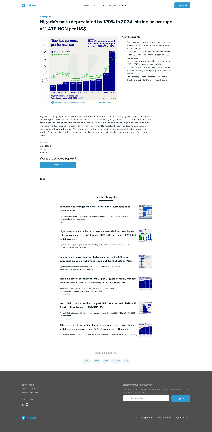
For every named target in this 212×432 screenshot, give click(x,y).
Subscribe (182, 5)
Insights (112, 5)
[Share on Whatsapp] (44, 66)
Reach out (58, 164)
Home (87, 5)
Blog (104, 5)
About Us (123, 5)
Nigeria (86, 360)
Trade (96, 360)
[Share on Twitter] (44, 51)
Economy (116, 360)
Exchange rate (46, 16)
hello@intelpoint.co (30, 392)
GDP (126, 360)
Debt (106, 360)
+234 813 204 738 (29, 388)
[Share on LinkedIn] (44, 59)
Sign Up (181, 398)
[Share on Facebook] (44, 44)
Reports (96, 5)
